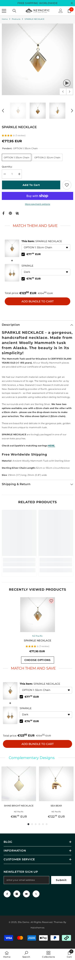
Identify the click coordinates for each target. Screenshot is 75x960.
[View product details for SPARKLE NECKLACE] (12, 248)
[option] (37, 59)
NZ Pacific (37, 636)
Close (71, 3)
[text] (37, 226)
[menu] (4, 11)
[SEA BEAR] (56, 783)
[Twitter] (36, 893)
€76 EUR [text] (33, 278)
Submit (61, 880)
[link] (19, 564)
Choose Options (37, 660)
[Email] (17, 213)
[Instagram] (16, 893)
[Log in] (61, 11)
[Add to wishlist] (66, 185)
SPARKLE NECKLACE (41, 241)
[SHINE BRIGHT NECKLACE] (18, 783)
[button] (63, 91)
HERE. (51, 445)
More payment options (37, 204)
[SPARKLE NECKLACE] (37, 614)
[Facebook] (3, 213)
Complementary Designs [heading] (32, 758)
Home (5, 19)
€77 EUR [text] (33, 254)
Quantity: (7, 166)
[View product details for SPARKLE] (12, 273)
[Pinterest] (10, 213)
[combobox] (45, 247)
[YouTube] (26, 893)
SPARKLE (27, 265)
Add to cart (31, 185)
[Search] (14, 11)
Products (16, 19)
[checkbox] (23, 254)
